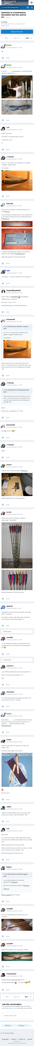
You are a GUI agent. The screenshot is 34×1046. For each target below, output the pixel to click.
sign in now (12, 1008)
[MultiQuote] (3, 58)
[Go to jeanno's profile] (3, 466)
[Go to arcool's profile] (3, 513)
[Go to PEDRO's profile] (3, 46)
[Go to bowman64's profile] (3, 320)
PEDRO (5, 22)
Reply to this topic (17, 31)
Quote (8, 58)
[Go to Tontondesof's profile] (3, 975)
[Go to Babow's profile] (3, 868)
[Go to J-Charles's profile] (3, 158)
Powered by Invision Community (17, 1043)
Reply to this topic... (11, 1015)
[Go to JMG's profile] (3, 272)
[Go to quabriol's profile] (3, 607)
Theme (13, 1039)
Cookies (29, 1039)
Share (8, 1025)
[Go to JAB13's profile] (3, 808)
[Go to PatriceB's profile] (3, 205)
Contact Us (21, 1039)
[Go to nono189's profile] (3, 639)
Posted (14, 47)
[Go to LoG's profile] (3, 129)
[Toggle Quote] (4, 326)
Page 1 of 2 (17, 38)
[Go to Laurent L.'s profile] (3, 667)
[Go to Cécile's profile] (3, 741)
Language (5, 1039)
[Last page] (31, 38)
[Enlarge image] (7, 211)
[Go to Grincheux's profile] (3, 693)
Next (27, 38)
